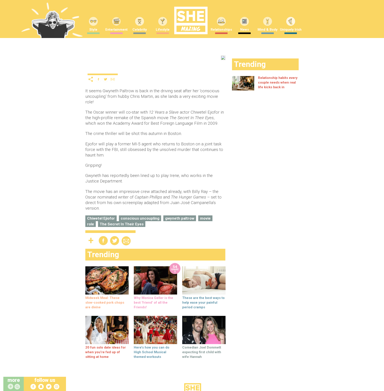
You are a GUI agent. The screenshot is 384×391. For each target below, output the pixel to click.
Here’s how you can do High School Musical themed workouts (151, 352)
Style (93, 30)
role (90, 224)
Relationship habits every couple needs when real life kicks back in (278, 82)
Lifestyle (163, 30)
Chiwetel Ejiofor (101, 218)
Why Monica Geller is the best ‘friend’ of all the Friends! (153, 302)
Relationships (221, 30)
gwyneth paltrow (179, 218)
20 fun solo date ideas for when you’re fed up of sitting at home (105, 352)
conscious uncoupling (140, 218)
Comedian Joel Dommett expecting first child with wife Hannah (201, 352)
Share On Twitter (105, 79)
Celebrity (139, 30)
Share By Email (113, 79)
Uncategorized (99, 70)
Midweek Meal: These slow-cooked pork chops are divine (104, 302)
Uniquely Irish (291, 30)
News (244, 30)
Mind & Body (268, 30)
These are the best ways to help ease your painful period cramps (203, 302)
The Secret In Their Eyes (122, 224)
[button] (17, 387)
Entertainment (116, 30)
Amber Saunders (153, 69)
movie (205, 218)
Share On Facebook (98, 79)
